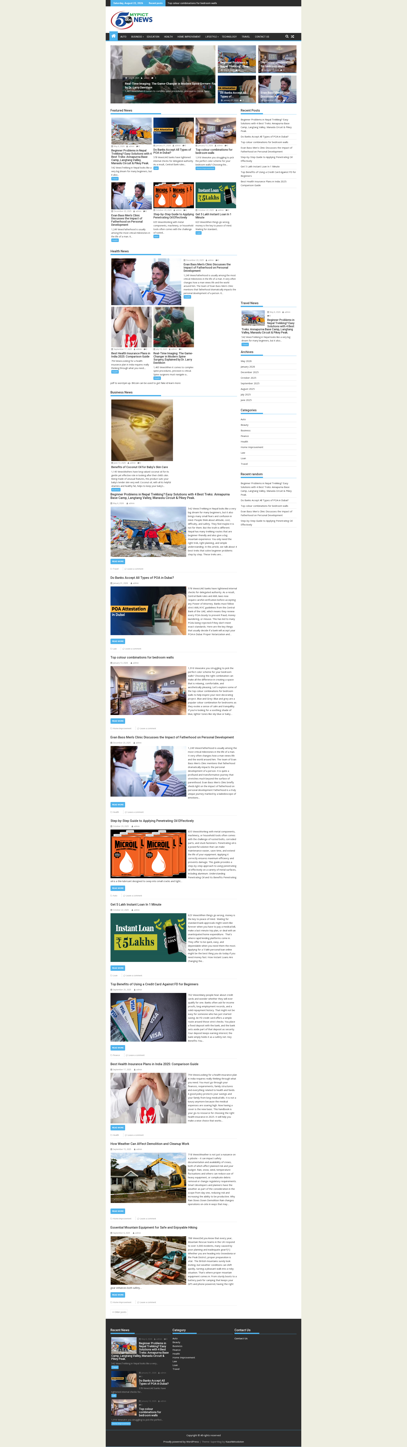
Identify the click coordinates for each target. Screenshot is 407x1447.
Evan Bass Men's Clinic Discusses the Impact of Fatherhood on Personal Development (215, 3)
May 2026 (246, 361)
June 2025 (246, 400)
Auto (123, 36)
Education (153, 36)
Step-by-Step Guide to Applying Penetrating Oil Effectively (152, 821)
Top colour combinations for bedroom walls (142, 657)
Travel (246, 36)
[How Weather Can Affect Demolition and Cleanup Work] (148, 1154)
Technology (229, 36)
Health (168, 36)
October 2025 (248, 377)
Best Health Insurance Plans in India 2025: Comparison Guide (154, 1064)
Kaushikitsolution (235, 1441)
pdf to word (117, 383)
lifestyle (211, 36)
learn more (175, 383)
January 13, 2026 (271, 70)
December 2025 (250, 372)
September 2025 (250, 383)
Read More (118, 561)
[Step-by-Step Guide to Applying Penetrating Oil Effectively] (148, 831)
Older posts (120, 1312)
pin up (127, 383)
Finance (116, 1055)
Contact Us (262, 36)
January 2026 (248, 366)
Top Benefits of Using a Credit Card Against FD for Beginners (154, 984)
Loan (199, 233)
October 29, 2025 (163, 210)
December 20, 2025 (125, 78)
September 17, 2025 (122, 349)
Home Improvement (189, 36)
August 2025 (248, 388)
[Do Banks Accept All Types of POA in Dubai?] (148, 588)
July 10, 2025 (161, 349)
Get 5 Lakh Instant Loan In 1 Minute (135, 904)
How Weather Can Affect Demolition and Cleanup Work (149, 1144)
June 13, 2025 (119, 463)
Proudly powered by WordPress (181, 1441)
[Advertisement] (268, 247)
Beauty (244, 424)
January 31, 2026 (231, 100)
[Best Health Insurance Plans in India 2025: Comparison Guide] (148, 1074)
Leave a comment (135, 569)
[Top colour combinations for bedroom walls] (148, 668)
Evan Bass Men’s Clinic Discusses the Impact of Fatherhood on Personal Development (172, 737)
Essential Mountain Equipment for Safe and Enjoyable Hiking (153, 1227)
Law (156, 168)
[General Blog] (113, 35)
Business (136, 36)
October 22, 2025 (206, 210)
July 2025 (246, 394)
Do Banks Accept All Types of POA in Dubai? (142, 578)
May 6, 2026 (229, 70)
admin (141, 78)
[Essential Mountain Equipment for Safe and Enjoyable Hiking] (148, 1238)
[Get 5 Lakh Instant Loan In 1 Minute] (148, 915)
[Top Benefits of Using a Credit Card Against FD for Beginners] (148, 994)
